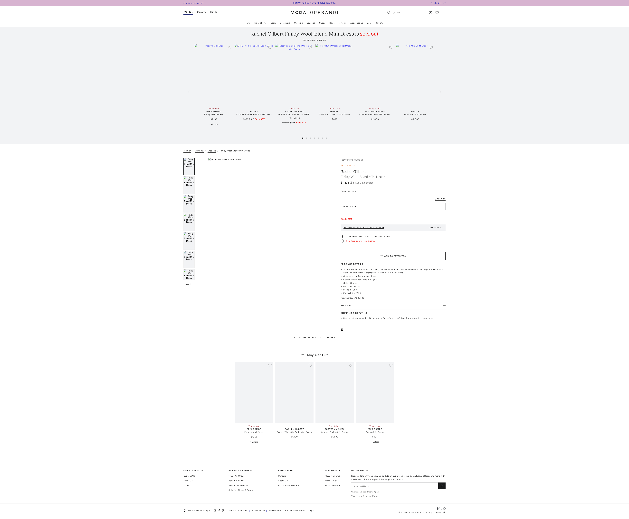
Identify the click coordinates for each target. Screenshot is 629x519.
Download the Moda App (198, 510)
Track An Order (236, 476)
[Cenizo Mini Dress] (375, 392)
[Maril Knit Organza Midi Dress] (334, 75)
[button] (302, 138)
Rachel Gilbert (353, 171)
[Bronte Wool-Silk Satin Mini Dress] (294, 392)
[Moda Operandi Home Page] (314, 12)
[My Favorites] (437, 13)
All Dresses (327, 337)
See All (189, 284)
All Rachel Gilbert (306, 337)
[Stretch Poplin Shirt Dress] (334, 392)
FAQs (186, 485)
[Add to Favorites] (230, 47)
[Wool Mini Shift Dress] (415, 75)
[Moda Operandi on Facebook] (219, 510)
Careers (282, 476)
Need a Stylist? (438, 3)
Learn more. (428, 318)
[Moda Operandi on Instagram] (215, 510)
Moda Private (332, 480)
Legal (311, 510)
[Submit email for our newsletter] (442, 485)
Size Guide (440, 198)
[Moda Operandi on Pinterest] (223, 510)
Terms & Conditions (238, 510)
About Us (283, 480)
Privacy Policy (258, 510)
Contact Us (189, 476)
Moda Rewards (332, 476)
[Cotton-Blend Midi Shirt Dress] (375, 75)
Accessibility (275, 510)
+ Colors (213, 124)
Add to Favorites (395, 256)
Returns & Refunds (238, 485)
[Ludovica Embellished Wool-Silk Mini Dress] (294, 75)
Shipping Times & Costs (241, 490)
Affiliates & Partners (289, 485)
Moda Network (332, 485)
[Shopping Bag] (444, 13)
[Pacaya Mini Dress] (214, 75)
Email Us (188, 480)
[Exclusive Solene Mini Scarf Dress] (254, 75)
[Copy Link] (393, 329)
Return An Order (237, 480)
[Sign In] (430, 13)
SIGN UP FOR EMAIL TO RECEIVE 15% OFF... (314, 3)
